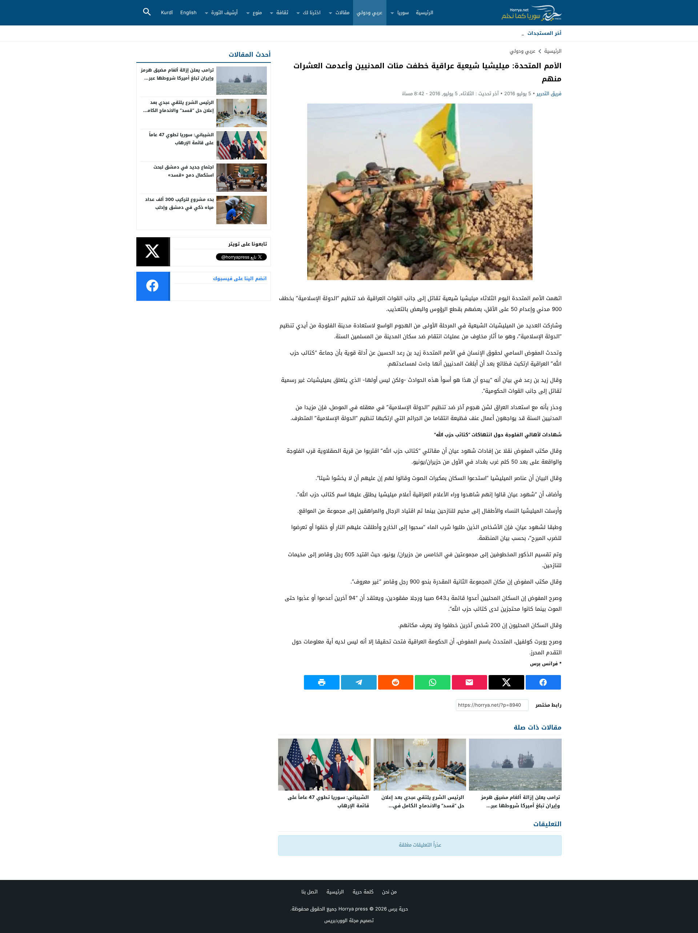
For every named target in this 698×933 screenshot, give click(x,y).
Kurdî (167, 12)
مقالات (342, 12)
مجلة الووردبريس (341, 920)
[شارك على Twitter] (506, 682)
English (188, 12)
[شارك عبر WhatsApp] (433, 682)
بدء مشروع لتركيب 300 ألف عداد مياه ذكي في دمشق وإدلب (179, 203)
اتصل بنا (309, 891)
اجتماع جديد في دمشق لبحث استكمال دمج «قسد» (183, 171)
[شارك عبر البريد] (470, 682)
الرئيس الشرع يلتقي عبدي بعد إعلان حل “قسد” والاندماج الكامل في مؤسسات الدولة (422, 806)
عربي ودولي (369, 12)
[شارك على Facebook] (543, 682)
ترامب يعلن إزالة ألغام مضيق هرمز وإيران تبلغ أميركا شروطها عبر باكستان (520, 806)
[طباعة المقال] (322, 682)
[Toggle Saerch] (146, 13)
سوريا (403, 12)
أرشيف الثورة (224, 12)
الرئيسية (424, 12)
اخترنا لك (312, 12)
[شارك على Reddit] (396, 682)
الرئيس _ (515, 33)
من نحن (389, 891)
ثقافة (282, 12)
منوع (257, 12)
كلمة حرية (363, 891)
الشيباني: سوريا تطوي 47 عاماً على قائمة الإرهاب (328, 801)
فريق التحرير (549, 93)
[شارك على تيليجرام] (359, 682)
